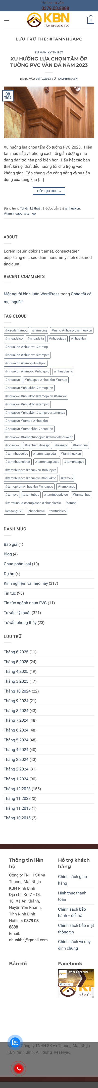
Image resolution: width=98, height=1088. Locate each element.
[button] (7, 20)
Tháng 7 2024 (16, 720)
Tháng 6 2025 (16, 652)
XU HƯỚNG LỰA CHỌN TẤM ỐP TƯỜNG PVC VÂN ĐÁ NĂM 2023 (49, 62)
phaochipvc (36, 511)
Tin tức (10, 593)
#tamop (30, 213)
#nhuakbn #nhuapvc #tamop (26, 347)
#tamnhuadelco (16, 453)
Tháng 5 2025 (16, 661)
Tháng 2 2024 (16, 769)
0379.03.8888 (55, 8)
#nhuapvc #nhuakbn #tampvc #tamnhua (35, 412)
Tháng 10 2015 (17, 817)
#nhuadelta (35, 338)
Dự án (9, 573)
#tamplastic (66, 486)
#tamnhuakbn (71, 453)
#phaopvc (12, 445)
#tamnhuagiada (44, 453)
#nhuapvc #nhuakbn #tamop (46, 380)
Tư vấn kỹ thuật (49, 52)
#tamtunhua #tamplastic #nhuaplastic (33, 503)
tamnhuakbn (68, 78)
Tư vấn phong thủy (20, 622)
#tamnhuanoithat (17, 462)
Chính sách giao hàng (72, 880)
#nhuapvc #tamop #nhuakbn (26, 421)
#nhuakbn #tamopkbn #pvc (25, 363)
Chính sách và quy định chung (74, 945)
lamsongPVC (14, 511)
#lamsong (39, 330)
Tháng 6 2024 (16, 730)
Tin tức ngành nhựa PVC (25, 602)
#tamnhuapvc (74, 462)
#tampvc (11, 494)
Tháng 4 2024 (16, 749)
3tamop (71, 503)
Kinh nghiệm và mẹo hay (26, 583)
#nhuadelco (14, 338)
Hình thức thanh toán (72, 896)
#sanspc (61, 445)
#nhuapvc (12, 380)
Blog (8, 554)
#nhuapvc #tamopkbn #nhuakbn (29, 429)
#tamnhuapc (13, 213)
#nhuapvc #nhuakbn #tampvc (27, 404)
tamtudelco (58, 511)
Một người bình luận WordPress (32, 293)
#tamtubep (31, 494)
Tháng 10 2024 (17, 691)
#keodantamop (16, 330)
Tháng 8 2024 (16, 710)
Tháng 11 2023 (17, 798)
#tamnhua (80, 445)
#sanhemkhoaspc (38, 445)
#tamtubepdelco (56, 494)
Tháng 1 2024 (16, 779)
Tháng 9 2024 (16, 700)
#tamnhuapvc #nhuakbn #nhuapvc (30, 470)
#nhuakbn (72, 208)
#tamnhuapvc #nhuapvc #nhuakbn (30, 478)
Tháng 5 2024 (16, 740)
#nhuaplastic (63, 371)
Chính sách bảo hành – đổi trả (72, 912)
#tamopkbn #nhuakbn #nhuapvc (29, 486)
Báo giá (10, 544)
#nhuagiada (57, 338)
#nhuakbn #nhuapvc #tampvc (27, 355)
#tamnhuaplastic (47, 462)
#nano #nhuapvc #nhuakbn (72, 330)
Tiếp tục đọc (49, 191)
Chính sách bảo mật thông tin (76, 928)
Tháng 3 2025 (16, 681)
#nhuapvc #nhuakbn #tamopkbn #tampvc (36, 396)
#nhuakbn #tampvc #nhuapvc (27, 371)
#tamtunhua (81, 494)
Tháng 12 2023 (17, 788)
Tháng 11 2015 (17, 808)
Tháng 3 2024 (16, 759)
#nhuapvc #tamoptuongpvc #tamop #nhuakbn (39, 437)
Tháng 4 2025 (16, 671)
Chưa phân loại (17, 563)
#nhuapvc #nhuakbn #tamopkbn (29, 388)
